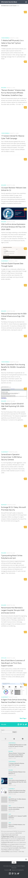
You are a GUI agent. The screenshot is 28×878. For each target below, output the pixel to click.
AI (1, 831)
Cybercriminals (5, 38)
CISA (19, 831)
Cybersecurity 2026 (19, 837)
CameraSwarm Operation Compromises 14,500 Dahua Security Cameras (11, 457)
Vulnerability (5, 261)
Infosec (3, 840)
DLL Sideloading (12, 838)
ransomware (5, 846)
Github (16, 838)
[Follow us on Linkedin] (18, 724)
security (2, 848)
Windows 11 (16, 851)
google (19, 838)
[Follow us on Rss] (23, 724)
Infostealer (14, 840)
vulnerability (5, 851)
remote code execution (18, 846)
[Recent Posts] (5, 739)
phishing (3, 844)
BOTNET (15, 831)
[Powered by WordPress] (10, 870)
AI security (4, 831)
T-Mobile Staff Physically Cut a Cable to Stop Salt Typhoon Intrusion (12, 43)
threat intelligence (15, 849)
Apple (11, 831)
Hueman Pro (21, 870)
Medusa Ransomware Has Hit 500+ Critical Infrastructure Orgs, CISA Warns (14, 316)
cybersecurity (7, 836)
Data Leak (3, 658)
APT (13, 831)
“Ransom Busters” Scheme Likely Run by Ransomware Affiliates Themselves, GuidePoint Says (13, 92)
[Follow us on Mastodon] (21, 724)
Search (2, 730)
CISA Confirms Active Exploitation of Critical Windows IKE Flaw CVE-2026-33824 (13, 226)
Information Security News (9, 2)
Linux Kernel (22, 840)
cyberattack (18, 833)
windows (11, 851)
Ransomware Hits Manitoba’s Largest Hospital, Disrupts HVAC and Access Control (12, 610)
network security (16, 842)
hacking (23, 838)
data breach (5, 839)
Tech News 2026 (6, 850)
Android (8, 831)
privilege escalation (14, 844)
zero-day (21, 851)
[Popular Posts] (14, 739)
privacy (8, 844)
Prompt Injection (22, 844)
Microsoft (4, 504)
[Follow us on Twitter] (26, 724)
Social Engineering (9, 848)
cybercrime (4, 835)
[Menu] (26, 2)
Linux (9, 797)
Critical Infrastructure (5, 833)
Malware (3, 87)
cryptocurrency (12, 833)
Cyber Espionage (13, 835)
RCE (11, 846)
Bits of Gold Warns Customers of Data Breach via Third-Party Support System (13, 663)
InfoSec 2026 (8, 840)
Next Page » (23, 718)
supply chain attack (20, 848)
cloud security (22, 831)
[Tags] (22, 739)
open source (23, 842)
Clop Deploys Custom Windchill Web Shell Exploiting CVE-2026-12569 (12, 406)
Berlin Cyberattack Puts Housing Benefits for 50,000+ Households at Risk (13, 367)
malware (4, 842)
